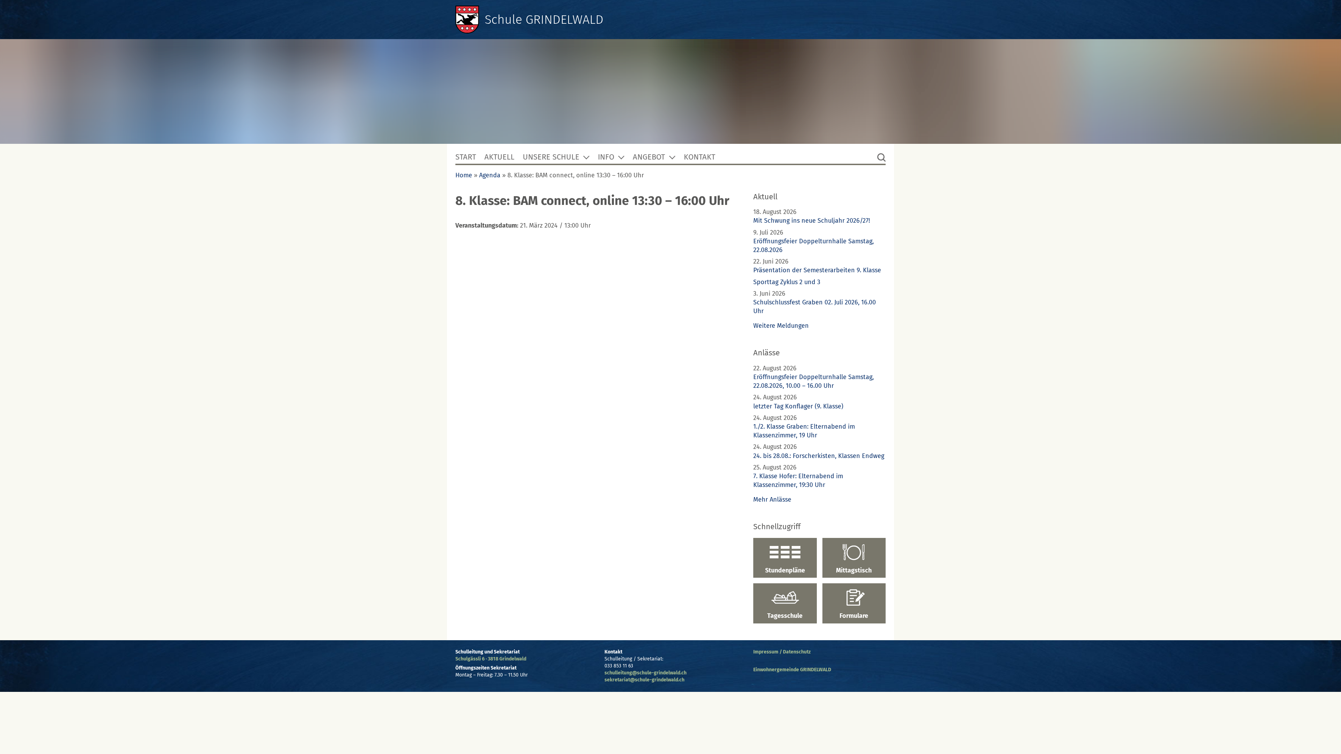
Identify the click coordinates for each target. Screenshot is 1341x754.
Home (463, 175)
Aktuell (499, 157)
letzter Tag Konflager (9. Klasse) (798, 406)
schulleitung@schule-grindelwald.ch (645, 673)
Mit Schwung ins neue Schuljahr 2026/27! (811, 220)
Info (606, 157)
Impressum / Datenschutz (782, 652)
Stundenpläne (785, 570)
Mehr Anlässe (772, 499)
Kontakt (699, 157)
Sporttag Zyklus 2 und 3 (786, 282)
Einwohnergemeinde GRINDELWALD (792, 670)
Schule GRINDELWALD (544, 19)
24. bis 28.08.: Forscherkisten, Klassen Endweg (818, 456)
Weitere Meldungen (781, 326)
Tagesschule (785, 616)
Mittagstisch (854, 570)
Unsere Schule (551, 157)
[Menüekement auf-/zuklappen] (586, 157)
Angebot (649, 157)
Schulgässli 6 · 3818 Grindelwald (490, 659)
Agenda (489, 175)
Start (465, 157)
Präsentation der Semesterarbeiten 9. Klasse (817, 270)
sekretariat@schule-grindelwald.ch (644, 680)
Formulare (854, 616)
